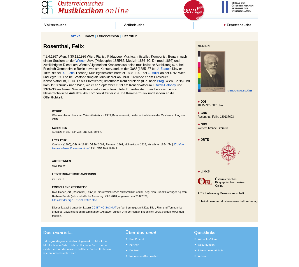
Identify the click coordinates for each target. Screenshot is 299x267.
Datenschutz (152, 256)
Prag (160, 81)
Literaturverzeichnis (210, 250)
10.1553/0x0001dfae (210, 105)
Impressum (136, 256)
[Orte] (228, 163)
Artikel (76, 35)
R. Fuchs (68, 73)
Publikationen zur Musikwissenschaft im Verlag (227, 201)
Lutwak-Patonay (164, 85)
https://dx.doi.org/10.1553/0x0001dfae (74, 200)
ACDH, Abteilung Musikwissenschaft (221, 193)
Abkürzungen (206, 244)
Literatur (129, 35)
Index (89, 35)
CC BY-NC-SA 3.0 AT (104, 207)
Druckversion (108, 35)
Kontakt (134, 250)
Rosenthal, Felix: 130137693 (216, 116)
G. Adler (153, 73)
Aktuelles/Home (208, 239)
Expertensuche (239, 24)
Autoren (203, 256)
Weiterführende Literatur (213, 128)
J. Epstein (164, 69)
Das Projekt (136, 239)
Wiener (81, 60)
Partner (134, 244)
